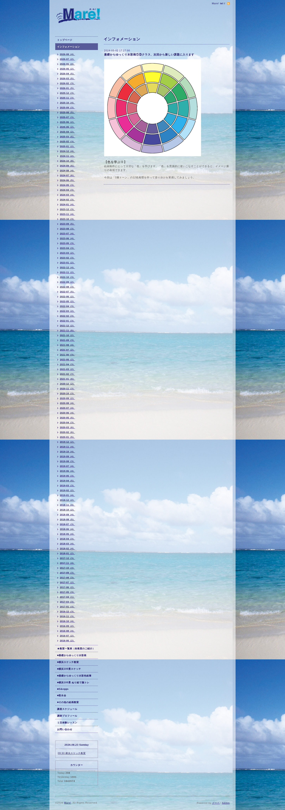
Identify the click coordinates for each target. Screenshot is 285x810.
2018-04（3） (67, 539)
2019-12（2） (67, 442)
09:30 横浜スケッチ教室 (72, 753)
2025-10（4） (67, 103)
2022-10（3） (67, 277)
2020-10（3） (67, 393)
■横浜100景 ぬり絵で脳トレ (73, 682)
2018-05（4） (67, 534)
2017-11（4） (67, 563)
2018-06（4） (67, 529)
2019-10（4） (67, 451)
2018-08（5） (67, 519)
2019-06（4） (67, 471)
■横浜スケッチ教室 (68, 662)
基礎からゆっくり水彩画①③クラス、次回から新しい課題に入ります (149, 54)
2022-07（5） (67, 292)
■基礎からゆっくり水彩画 (71, 655)
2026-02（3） (67, 83)
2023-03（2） (67, 253)
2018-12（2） (67, 500)
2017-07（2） (67, 582)
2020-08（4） (67, 403)
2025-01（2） (67, 146)
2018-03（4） (67, 544)
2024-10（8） (67, 161)
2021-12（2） (67, 325)
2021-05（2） (67, 359)
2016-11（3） (67, 616)
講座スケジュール (67, 709)
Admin (226, 803)
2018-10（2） (67, 510)
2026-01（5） (67, 88)
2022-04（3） (67, 306)
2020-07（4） (67, 408)
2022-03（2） (67, 311)
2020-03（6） (67, 427)
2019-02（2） (67, 490)
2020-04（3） (67, 422)
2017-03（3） (67, 602)
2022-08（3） (67, 287)
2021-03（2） (67, 369)
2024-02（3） (67, 199)
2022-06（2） (67, 296)
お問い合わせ (64, 729)
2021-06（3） (67, 355)
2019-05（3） (67, 476)
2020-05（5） (67, 418)
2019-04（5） (67, 481)
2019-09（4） (67, 456)
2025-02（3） (67, 141)
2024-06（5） (67, 180)
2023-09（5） (67, 224)
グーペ (216, 803)
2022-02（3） (67, 316)
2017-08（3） (67, 577)
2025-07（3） (67, 117)
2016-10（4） (67, 621)
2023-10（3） (67, 219)
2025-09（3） (67, 107)
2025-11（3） (67, 98)
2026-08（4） (67, 54)
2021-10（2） (67, 335)
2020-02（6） (67, 432)
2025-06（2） (67, 122)
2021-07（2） (67, 350)
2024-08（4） (67, 170)
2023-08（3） (67, 229)
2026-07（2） (67, 59)
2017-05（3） (67, 592)
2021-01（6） (67, 379)
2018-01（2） (67, 553)
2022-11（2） (67, 272)
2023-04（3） (67, 248)
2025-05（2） (67, 127)
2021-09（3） (67, 340)
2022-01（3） (67, 321)
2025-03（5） (67, 136)
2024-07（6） (67, 175)
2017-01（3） (67, 607)
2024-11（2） (67, 156)
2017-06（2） (67, 587)
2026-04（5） (67, 73)
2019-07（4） (67, 466)
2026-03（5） (67, 78)
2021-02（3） (67, 374)
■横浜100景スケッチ (69, 669)
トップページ (64, 40)
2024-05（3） (67, 185)
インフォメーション (68, 46)
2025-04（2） (67, 132)
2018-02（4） (67, 548)
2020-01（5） (67, 437)
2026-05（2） (67, 69)
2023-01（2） (67, 262)
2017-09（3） (67, 573)
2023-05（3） (67, 243)
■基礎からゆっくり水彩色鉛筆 (74, 675)
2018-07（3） (67, 524)
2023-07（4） (67, 233)
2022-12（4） (67, 267)
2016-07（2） (67, 636)
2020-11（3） (67, 388)
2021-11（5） (67, 330)
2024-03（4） (67, 195)
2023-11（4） (67, 214)
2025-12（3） (67, 93)
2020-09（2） (67, 398)
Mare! (67, 802)
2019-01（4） (67, 495)
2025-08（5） (67, 112)
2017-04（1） (67, 597)
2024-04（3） (67, 190)
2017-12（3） (67, 558)
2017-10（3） (67, 568)
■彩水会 (61, 695)
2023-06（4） (67, 238)
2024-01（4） (67, 204)
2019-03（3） (67, 485)
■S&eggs (63, 689)
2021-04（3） (67, 364)
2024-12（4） (67, 151)
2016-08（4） (67, 631)
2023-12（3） (67, 209)
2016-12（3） (67, 611)
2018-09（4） (67, 514)
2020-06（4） (67, 413)
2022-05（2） (67, 301)
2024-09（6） (67, 166)
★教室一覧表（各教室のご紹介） (76, 648)
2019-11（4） (67, 447)
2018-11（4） (67, 505)
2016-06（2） (67, 640)
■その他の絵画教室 (68, 702)
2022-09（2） (67, 282)
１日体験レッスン (67, 722)
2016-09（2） (67, 626)
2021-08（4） (67, 345)
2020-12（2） (67, 384)
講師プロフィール (67, 715)
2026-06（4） (67, 64)
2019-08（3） (67, 461)
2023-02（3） (67, 258)
